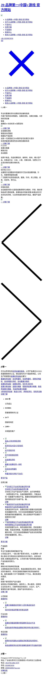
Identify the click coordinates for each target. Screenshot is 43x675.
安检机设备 (37, 391)
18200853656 (9, 665)
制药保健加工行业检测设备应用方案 (18, 525)
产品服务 (8, 30)
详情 (6, 502)
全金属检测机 (10, 460)
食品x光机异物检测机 (13, 441)
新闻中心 (8, 32)
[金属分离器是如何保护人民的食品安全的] (6, 603)
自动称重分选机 (10, 381)
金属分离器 (17, 386)
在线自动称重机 (11, 469)
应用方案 (8, 27)
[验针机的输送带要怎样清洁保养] (6, 607)
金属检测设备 (16, 376)
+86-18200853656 (7, 38)
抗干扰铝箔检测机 (11, 455)
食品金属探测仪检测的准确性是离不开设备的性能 (23, 645)
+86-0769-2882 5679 (12, 663)
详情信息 (4, 670)
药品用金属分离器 (19, 389)
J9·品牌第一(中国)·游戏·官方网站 (17, 19)
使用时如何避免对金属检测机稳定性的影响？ (21, 641)
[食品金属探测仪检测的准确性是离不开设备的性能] (6, 643)
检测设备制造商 (18, 371)
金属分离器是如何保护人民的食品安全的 (20, 605)
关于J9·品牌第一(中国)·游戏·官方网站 (18, 22)
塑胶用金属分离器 (29, 386)
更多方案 (4, 542)
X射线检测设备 (6, 391)
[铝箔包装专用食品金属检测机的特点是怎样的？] (6, 625)
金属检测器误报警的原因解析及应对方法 (20, 623)
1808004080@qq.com (12, 668)
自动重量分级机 (23, 381)
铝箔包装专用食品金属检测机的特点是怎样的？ (22, 628)
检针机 (25, 384)
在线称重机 (27, 379)
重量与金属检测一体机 (13, 464)
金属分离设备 (6, 386)
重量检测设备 (6, 379)
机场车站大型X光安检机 (14, 446)
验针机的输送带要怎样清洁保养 (16, 610)
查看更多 (4, 599)
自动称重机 (17, 379)
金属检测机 (17, 384)
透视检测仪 (27, 391)
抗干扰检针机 (10, 450)
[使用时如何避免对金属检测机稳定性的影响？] (6, 638)
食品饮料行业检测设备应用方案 (16, 507)
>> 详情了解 (5, 128)
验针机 (30, 384)
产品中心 (8, 25)
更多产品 (4, 478)
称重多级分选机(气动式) (14, 474)
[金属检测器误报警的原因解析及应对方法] (6, 620)
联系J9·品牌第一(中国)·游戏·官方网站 (18, 35)
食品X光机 (18, 391)
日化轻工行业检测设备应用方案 (16, 489)
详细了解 (4, 394)
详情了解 (4, 592)
